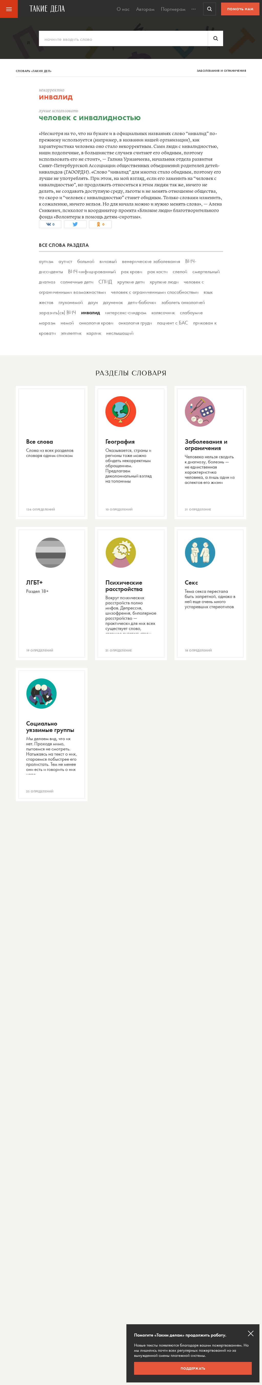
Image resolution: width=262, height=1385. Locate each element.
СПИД (105, 281)
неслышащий (120, 333)
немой (67, 322)
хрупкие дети (131, 281)
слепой (180, 271)
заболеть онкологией (183, 302)
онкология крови (96, 322)
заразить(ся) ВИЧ (57, 312)
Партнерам (173, 9)
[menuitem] (9, 9)
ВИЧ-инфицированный (92, 271)
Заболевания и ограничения (221, 71)
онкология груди (135, 322)
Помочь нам (240, 9)
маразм (47, 322)
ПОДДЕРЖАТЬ (193, 1368)
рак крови (131, 271)
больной (85, 261)
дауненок (113, 302)
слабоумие (191, 312)
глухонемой (71, 302)
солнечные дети (76, 281)
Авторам (145, 9)
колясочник (163, 312)
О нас (123, 9)
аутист (65, 261)
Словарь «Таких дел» (34, 71)
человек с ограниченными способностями (155, 292)
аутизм (46, 261)
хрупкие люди (164, 281)
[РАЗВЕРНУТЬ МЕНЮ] (193, 9)
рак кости (157, 271)
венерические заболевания (151, 261)
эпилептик (71, 333)
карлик (93, 333)
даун (93, 302)
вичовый (108, 261)
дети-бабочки (142, 302)
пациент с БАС (172, 322)
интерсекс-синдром (125, 312)
